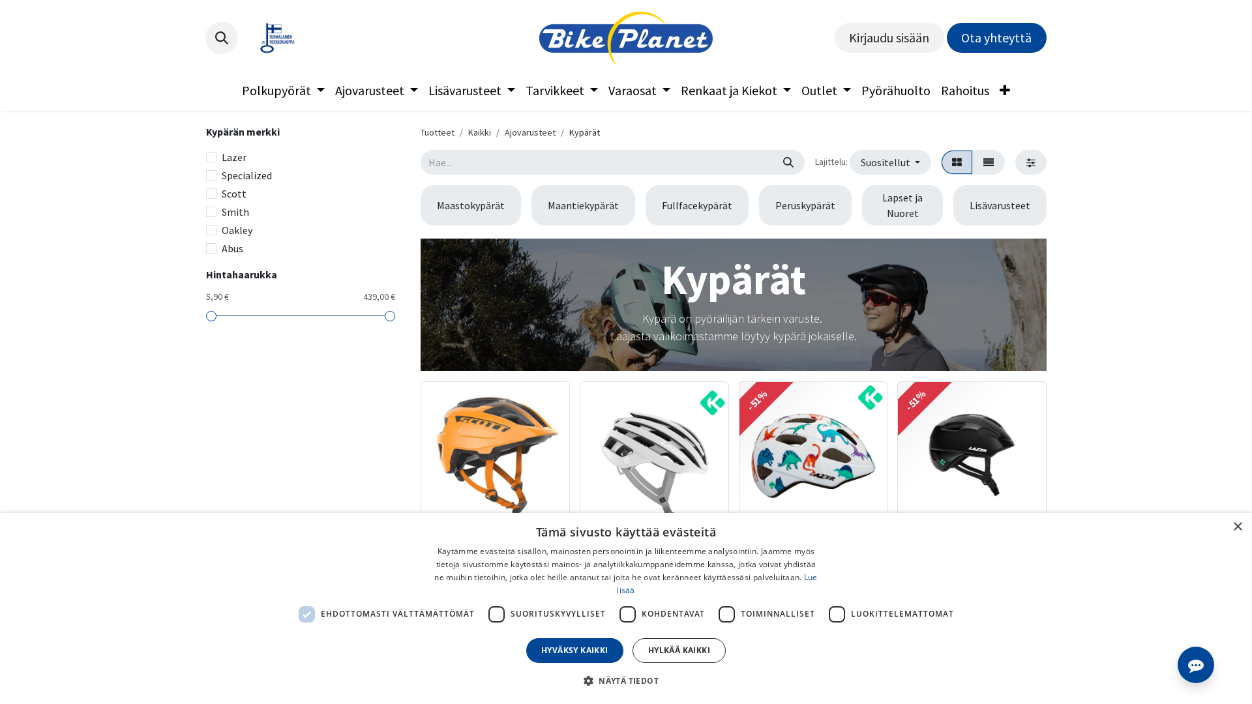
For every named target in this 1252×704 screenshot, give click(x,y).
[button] (221, 38)
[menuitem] (283, 91)
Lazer (234, 157)
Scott (234, 193)
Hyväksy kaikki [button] (574, 650)
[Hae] (788, 162)
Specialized (247, 175)
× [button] (1237, 527)
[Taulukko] (957, 162)
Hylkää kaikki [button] (679, 650)
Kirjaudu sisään (889, 37)
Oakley (237, 230)
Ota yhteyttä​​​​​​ (996, 37)
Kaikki (479, 132)
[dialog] (626, 608)
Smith (235, 211)
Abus (232, 248)
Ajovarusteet (530, 132)
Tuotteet (438, 132)
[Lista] (988, 162)
